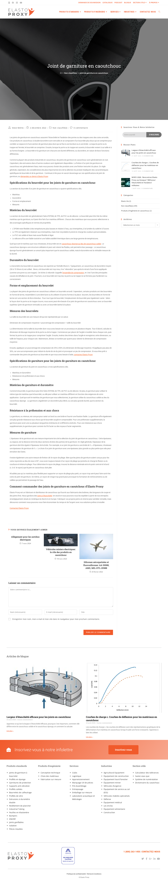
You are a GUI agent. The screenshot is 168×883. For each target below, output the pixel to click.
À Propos (153, 2)
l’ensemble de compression (73, 273)
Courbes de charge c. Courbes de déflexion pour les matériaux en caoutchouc (145, 165)
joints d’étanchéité (44, 496)
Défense (107, 799)
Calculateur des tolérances (147, 772)
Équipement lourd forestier (116, 779)
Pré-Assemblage (79, 786)
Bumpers (13, 815)
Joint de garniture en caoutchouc (94, 73)
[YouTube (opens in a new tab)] (21, 2)
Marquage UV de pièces (82, 782)
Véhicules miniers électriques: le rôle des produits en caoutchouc (61, 552)
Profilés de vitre (16, 796)
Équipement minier (112, 782)
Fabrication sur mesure (51, 779)
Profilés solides (15, 789)
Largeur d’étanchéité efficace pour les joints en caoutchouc (39, 717)
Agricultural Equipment (114, 772)
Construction (109, 812)
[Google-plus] (150, 858)
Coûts (74, 772)
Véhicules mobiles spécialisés (117, 796)
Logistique (76, 776)
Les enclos (108, 805)
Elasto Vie (125, 201)
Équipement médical (113, 802)
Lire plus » (10, 731)
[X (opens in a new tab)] (9, 2)
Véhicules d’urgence (112, 786)
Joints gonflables (16, 822)
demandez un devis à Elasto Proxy (34, 176)
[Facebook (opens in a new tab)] (13, 2)
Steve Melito (18, 128)
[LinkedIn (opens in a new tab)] (17, 2)
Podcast (118, 2)
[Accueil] (61, 73)
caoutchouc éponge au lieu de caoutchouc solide (81, 244)
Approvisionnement (81, 779)
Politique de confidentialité (76, 874)
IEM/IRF (12, 819)
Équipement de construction (116, 776)
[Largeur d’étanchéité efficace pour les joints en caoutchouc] (125, 152)
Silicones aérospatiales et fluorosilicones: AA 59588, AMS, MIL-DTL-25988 (96, 565)
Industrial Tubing (16, 809)
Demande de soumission (89, 2)
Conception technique (50, 772)
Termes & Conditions (94, 874)
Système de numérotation (146, 779)
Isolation (13, 825)
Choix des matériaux (50, 776)
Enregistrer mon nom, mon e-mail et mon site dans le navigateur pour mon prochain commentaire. (56, 619)
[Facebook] (146, 858)
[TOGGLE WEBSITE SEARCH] (159, 11)
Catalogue (107, 2)
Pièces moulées (16, 829)
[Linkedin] (154, 858)
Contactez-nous (151, 851)
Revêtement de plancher (20, 805)
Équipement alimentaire (114, 809)
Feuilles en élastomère (19, 812)
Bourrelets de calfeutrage (20, 792)
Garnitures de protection (20, 782)
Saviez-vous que (142, 776)
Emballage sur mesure (82, 792)
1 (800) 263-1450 (132, 851)
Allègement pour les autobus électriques (25, 538)
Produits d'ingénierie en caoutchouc (135, 211)
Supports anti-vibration (19, 786)
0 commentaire (81, 128)
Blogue (127, 2)
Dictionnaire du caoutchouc (147, 782)
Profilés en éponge (17, 779)
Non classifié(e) (60, 128)
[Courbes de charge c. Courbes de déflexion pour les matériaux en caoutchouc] (125, 166)
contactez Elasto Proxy (83, 355)
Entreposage (77, 789)
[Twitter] (142, 858)
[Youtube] (158, 858)
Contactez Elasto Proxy (19, 508)
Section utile (139, 2)
